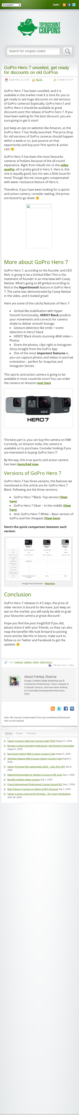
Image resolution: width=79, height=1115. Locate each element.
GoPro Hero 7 (46, 662)
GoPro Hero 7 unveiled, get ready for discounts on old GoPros (36, 70)
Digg (72, 709)
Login (56, 4)
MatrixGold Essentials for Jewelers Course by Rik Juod (34, 775)
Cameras (19, 662)
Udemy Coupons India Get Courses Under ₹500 (31, 741)
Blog (39, 80)
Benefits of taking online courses (23, 779)
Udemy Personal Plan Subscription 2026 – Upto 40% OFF (36, 767)
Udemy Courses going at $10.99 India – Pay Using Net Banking (39, 794)
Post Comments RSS (53, 709)
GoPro (36, 662)
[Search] (68, 51)
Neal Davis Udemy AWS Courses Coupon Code (31, 754)
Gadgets (28, 662)
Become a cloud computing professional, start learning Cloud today (40, 746)
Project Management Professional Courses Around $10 (34, 784)
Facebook (69, 4)
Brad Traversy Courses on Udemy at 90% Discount (32, 789)
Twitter (73, 4)
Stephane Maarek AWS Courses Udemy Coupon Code (34, 758)
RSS (64, 4)
